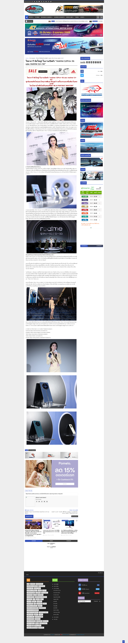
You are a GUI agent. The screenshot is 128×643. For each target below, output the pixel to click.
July (54, 601)
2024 (55, 588)
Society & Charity (43, 612)
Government (42, 607)
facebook (69, 540)
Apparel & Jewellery (32, 605)
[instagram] (48, 2)
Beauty (36, 614)
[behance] (46, 2)
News (37, 623)
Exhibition (37, 618)
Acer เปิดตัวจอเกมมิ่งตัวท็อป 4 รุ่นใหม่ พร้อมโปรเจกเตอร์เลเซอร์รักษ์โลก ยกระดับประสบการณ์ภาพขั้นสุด (69, 532)
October (55, 594)
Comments (99, 245)
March (54, 610)
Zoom (35, 594)
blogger (34, 540)
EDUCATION (29, 594)
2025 (55, 586)
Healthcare (29, 603)
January (55, 614)
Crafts (40, 614)
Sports (82, 17)
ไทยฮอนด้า (41, 627)
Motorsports (39, 583)
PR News (37, 17)
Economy (38, 592)
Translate (83, 603)
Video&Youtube (30, 592)
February (55, 612)
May (54, 605)
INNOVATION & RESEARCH (41, 597)
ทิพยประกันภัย (38, 625)
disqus (51, 540)
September (55, 597)
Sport (39, 590)
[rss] (44, 2)
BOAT (42, 599)
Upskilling (39, 603)
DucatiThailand (38, 616)
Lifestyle (29, 599)
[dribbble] (41, 2)
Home (27, 58)
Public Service (43, 623)
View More (75, 516)
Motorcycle (41, 586)
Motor (31, 17)
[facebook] (32, 2)
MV (34, 603)
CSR (34, 599)
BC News (52, 634)
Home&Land (39, 621)
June (54, 603)
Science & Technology (32, 612)
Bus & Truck (69, 21)
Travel (77, 17)
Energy (40, 605)
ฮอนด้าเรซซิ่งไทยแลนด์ (32, 627)
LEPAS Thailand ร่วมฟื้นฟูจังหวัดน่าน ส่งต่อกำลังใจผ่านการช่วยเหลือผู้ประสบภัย (45, 21)
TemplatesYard (66, 634)
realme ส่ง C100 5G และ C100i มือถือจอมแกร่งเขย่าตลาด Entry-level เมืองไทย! (51, 532)
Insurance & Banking (46, 17)
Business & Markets (59, 17)
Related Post (29, 516)
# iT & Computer (32, 450)
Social (44, 590)
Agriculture (30, 614)
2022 (55, 619)
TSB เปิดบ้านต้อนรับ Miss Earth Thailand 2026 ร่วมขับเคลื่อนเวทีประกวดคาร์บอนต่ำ (89, 21)
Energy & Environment (32, 607)
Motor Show (37, 588)
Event (38, 599)
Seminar (29, 625)
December (55, 590)
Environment (30, 618)
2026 (55, 584)
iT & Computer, (40, 67)
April (54, 608)
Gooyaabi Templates (80, 634)
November (55, 592)
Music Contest (30, 623)
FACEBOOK (84, 245)
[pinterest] (37, 2)
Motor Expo (30, 588)
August (55, 599)
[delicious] (51, 2)
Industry (46, 621)
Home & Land (69, 17)
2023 (55, 617)
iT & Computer (32, 58)
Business (39, 601)
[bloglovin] (39, 2)
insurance (40, 594)
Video (45, 603)
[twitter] (34, 2)
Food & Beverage (31, 621)
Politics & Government (32, 610)
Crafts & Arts (30, 616)
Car (28, 583)
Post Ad (29, 601)
